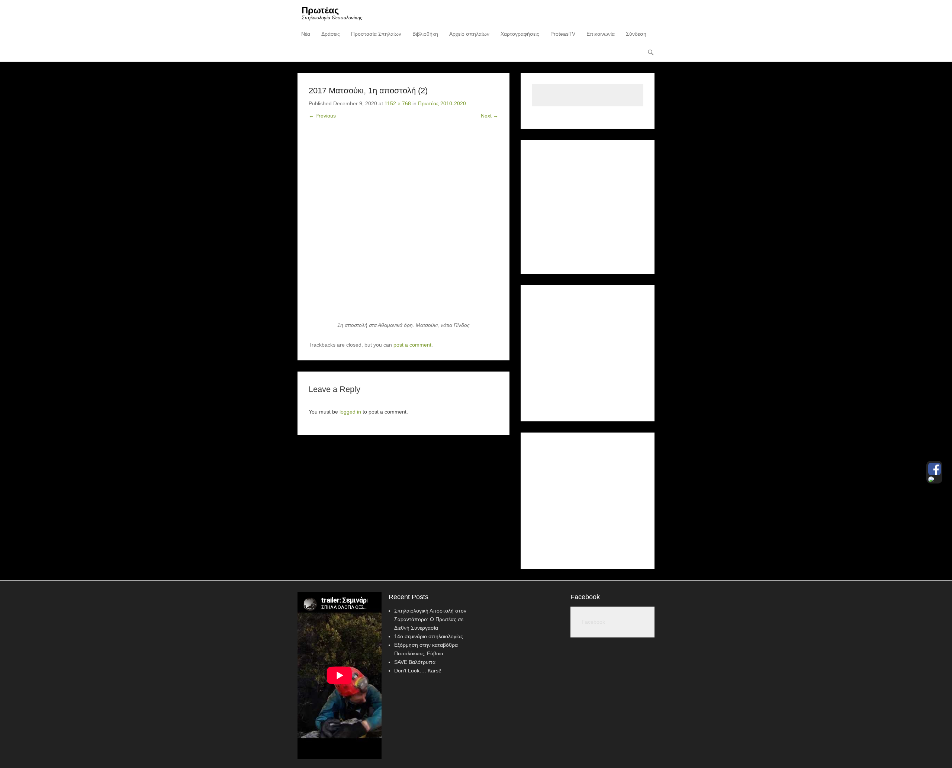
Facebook (585, 597)
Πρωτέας (320, 10)
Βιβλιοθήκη (425, 34)
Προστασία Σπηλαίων (376, 34)
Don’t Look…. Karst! (417, 671)
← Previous (322, 116)
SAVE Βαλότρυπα (414, 662)
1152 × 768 (398, 103)
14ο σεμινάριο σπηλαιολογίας (428, 636)
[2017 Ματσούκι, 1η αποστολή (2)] (403, 226)
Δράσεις (330, 34)
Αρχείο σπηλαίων (469, 34)
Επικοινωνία (600, 34)
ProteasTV (562, 34)
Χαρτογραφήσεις (520, 34)
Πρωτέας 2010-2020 (442, 103)
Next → (489, 116)
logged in (350, 412)
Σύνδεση (636, 34)
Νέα (305, 34)
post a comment (412, 345)
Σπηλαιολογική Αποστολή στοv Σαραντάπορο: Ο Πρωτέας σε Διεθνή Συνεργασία (430, 619)
